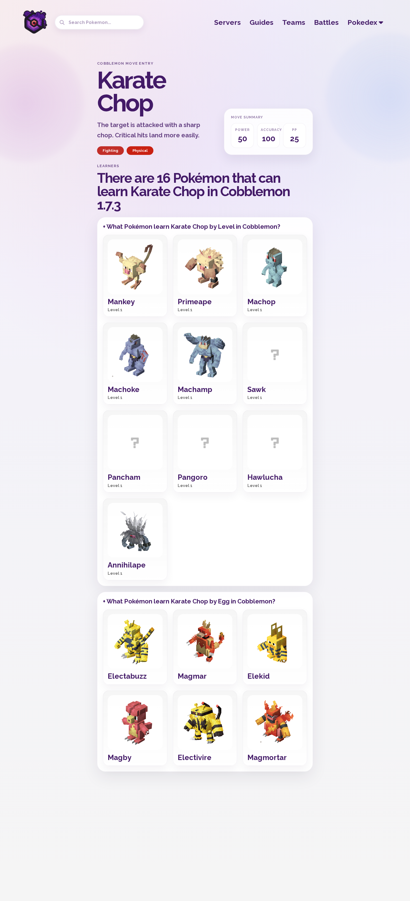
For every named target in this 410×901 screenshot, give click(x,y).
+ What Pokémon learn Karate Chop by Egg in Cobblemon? (189, 601)
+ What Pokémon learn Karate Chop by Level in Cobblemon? (191, 226)
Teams (293, 22)
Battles (326, 22)
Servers (227, 22)
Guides (261, 22)
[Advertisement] (48, 144)
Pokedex (363, 22)
